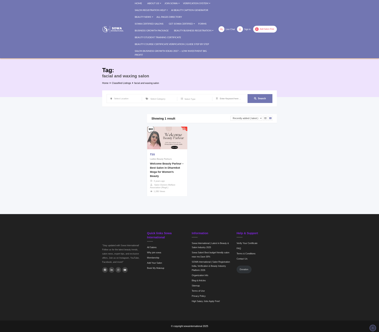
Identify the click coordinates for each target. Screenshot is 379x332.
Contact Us (242, 258)
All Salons (152, 247)
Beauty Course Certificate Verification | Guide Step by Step (172, 44)
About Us (153, 3)
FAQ (239, 248)
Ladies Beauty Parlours (161, 159)
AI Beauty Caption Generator (189, 10)
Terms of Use (198, 291)
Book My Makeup (155, 268)
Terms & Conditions (246, 253)
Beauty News (143, 17)
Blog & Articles (199, 280)
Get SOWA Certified (181, 24)
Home (138, 3)
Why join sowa (154, 252)
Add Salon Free (267, 29)
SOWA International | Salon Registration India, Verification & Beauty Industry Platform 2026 (211, 266)
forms (202, 24)
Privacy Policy (199, 296)
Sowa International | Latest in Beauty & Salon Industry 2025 (210, 245)
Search (262, 98)
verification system (195, 3)
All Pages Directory (169, 17)
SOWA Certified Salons (149, 24)
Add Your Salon (154, 263)
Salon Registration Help (150, 10)
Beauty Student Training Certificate (158, 37)
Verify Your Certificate (247, 243)
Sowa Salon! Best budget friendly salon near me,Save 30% (210, 254)
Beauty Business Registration (192, 30)
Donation (244, 269)
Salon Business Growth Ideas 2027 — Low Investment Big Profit (171, 53)
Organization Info (200, 275)
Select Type (189, 99)
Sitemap (196, 285)
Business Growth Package (152, 30)
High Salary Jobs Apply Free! (206, 301)
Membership (153, 257)
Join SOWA (171, 3)
